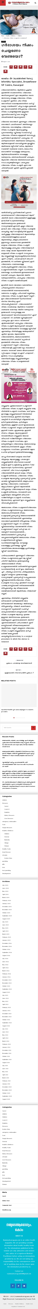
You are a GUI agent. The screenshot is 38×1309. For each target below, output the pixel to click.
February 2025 (6, 938)
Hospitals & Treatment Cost (18, 1307)
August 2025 (6, 919)
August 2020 (6, 1100)
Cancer (6, 807)
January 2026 (6, 904)
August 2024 (6, 956)
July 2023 (5, 996)
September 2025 (7, 916)
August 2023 (6, 993)
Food (3, 825)
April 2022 (5, 1038)
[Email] (24, 1286)
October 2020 (6, 1093)
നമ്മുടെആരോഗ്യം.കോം (19, 1228)
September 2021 (6, 1060)
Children (3, 41)
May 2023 (5, 1002)
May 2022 (5, 1035)
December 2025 (6, 907)
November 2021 (6, 1054)
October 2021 (6, 1057)
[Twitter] (18, 1286)
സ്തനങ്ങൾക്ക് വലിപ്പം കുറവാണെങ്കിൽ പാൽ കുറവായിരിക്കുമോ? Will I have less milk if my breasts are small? (18, 765)
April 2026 (5, 895)
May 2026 (5, 892)
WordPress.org (6, 1210)
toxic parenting (6, 871)
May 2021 (5, 1072)
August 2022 (6, 1026)
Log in (4, 1196)
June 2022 (5, 1032)
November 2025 (7, 910)
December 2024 (6, 944)
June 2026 (5, 889)
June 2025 (5, 925)
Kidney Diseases (9, 816)
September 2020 (7, 1097)
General (6, 837)
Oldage (6, 843)
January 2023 (6, 1011)
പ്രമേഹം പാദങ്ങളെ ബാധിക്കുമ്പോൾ (19, 663)
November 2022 (7, 1017)
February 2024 (6, 974)
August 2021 (6, 1063)
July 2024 (5, 959)
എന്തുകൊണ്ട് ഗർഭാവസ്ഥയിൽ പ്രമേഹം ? (19, 673)
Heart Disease (6, 852)
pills (3, 865)
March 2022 (5, 1042)
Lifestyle (4, 856)
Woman (6, 846)
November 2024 (7, 947)
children (4, 800)
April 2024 (5, 968)
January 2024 (6, 977)
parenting (5, 862)
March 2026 (5, 898)
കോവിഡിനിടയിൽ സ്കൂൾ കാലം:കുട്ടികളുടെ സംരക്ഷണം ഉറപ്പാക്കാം (17, 711)
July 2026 (5, 886)
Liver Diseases (8, 819)
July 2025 (5, 922)
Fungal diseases (7, 828)
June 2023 (5, 999)
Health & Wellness (7, 831)
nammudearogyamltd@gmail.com (19, 1274)
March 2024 (5, 971)
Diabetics (7, 813)
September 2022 (7, 1023)
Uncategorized (6, 874)
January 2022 (6, 1048)
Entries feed (5, 1201)
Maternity (7, 840)
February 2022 (6, 1045)
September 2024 (7, 953)
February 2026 (6, 901)
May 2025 (5, 928)
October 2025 (6, 913)
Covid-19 (7, 810)
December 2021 (6, 1051)
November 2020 (7, 1090)
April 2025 (5, 931)
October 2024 (6, 950)
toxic (3, 868)
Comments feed (6, 1206)
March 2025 (5, 934)
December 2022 (6, 1014)
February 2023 (6, 1008)
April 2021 (5, 1075)
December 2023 (6, 980)
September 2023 (7, 989)
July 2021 (5, 1066)
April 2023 (5, 1005)
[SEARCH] (33, 728)
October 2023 (6, 986)
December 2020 (7, 1087)
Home (5, 1304)
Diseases (5, 804)
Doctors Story (8, 859)
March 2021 (5, 1078)
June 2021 (5, 1069)
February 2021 (6, 1081)
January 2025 (6, 941)
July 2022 (5, 1029)
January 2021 (6, 1084)
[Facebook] (12, 1286)
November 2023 (6, 983)
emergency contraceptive (9, 822)
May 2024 (5, 965)
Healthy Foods (6, 849)
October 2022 (6, 1020)
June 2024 (5, 962)
